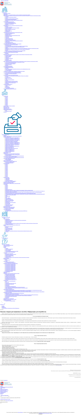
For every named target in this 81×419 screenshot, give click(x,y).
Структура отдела (8, 77)
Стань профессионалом (7, 209)
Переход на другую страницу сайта (10, 82)
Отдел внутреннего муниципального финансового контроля (12, 72)
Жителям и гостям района (5, 244)
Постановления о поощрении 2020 (10, 265)
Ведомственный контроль (9, 42)
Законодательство (8, 56)
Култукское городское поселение (10, 277)
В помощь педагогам (8, 60)
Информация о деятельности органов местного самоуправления (14, 293)
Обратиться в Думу (6, 108)
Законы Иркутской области (9, 162)
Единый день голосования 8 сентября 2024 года (12, 139)
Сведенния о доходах (8, 111)
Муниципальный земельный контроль (10, 19)
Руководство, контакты (7, 13)
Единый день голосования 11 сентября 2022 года (12, 142)
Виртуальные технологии (9, 400)
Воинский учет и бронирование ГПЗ (10, 23)
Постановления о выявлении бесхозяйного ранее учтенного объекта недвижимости (17, 49)
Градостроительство (8, 45)
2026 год (6, 105)
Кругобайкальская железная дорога (10, 262)
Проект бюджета (7, 30)
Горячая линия (7, 41)
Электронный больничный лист (10, 33)
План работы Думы (6, 107)
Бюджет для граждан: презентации (10, 29)
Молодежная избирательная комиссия (9, 158)
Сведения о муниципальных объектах (10, 17)
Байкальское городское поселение (10, 276)
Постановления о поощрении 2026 (10, 270)
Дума (3, 95)
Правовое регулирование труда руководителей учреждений (14, 40)
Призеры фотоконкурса (8, 189)
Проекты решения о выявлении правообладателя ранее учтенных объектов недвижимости (18, 295)
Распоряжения (7, 31)
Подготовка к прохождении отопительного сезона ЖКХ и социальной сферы (16, 46)
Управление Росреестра (8, 288)
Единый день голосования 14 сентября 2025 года (12, 138)
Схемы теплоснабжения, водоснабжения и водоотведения (13, 51)
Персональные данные (8, 36)
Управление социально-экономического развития (11, 52)
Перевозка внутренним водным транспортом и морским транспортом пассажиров (17, 257)
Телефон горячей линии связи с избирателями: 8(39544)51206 (12, 136)
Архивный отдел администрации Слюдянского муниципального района (14, 71)
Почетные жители (6, 258)
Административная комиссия (8, 84)
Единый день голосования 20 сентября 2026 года (12, 137)
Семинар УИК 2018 (8, 198)
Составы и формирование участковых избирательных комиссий (14, 157)
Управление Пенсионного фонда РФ (10, 283)
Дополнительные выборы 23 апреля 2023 (11, 141)
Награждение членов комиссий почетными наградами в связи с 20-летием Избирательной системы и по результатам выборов (23, 192)
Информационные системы (9, 67)
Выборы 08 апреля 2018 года (9, 147)
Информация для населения (8, 292)
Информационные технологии (8, 66)
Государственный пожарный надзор (10, 286)
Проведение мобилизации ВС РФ (10, 22)
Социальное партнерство (9, 38)
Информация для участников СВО (9, 298)
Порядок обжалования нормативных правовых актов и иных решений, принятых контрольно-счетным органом (21, 223)
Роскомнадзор (7, 285)
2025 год (6, 104)
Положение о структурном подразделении (11, 44)
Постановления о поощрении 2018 (10, 264)
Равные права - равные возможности (10, 181)
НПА (6, 110)
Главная (1, 386)
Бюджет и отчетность (8, 28)
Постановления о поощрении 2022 (10, 267)
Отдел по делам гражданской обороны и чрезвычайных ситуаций (14, 62)
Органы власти (6, 280)
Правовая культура (6, 177)
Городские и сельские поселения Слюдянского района (11, 273)
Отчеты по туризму (8, 249)
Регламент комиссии (8, 155)
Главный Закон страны (8, 205)
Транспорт (5, 252)
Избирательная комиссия (5, 134)
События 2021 (7, 179)
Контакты (6, 24)
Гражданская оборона (8, 64)
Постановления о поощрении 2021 (10, 266)
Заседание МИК (7, 203)
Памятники (5, 272)
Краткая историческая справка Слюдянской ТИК (12, 154)
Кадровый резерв (7, 34)
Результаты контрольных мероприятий (11, 73)
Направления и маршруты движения (10, 254)
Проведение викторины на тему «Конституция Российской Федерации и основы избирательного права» (20, 193)
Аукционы (6, 16)
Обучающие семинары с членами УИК (11, 191)
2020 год (6, 100)
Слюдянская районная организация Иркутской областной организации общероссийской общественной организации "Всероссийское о (24, 291)
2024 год (6, 103)
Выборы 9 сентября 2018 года (9, 146)
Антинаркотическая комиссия (9, 79)
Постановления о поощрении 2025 (10, 269)
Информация (7, 86)
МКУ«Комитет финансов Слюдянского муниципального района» (13, 25)
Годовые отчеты (7, 219)
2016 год (6, 97)
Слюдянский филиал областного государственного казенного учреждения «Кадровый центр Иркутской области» (21, 294)
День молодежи (7, 196)
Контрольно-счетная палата (6, 217)
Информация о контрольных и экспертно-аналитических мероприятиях (15, 220)
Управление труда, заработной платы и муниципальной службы (13, 32)
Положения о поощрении (9, 271)
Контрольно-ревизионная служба (8, 182)
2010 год (6, 176)
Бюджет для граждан (3, 390)
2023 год (6, 102)
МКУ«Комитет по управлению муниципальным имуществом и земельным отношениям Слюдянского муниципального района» (22, 15)
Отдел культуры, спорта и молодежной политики (11, 75)
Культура (6, 80)
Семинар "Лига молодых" (9, 199)
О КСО (5, 225)
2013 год (6, 174)
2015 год (6, 96)
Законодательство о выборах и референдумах (10, 161)
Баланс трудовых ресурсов (9, 39)
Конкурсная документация (9, 253)
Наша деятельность (6, 218)
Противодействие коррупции (8, 109)
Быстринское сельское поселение (10, 278)
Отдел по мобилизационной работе (9, 21)
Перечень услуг (7, 260)
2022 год (6, 167)
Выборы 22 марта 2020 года (9, 145)
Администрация (4, 12)
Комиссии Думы (6, 106)
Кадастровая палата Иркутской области (11, 296)
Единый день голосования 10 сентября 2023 (11, 140)
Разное (6, 195)
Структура (6, 231)
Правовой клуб (7, 201)
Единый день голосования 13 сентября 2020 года (12, 143)
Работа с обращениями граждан (8, 160)
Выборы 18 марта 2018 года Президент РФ (11, 148)
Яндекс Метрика (20, 412)
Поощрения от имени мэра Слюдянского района (11, 263)
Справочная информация (9, 58)
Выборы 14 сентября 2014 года (9, 151)
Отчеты (6, 85)
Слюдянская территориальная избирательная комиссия (11, 153)
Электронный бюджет (8, 69)
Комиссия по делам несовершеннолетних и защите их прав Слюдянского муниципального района (18, 54)
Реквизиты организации (8, 229)
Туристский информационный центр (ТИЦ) (11, 251)
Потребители (5, 380)
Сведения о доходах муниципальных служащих (12, 27)
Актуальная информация (7, 152)
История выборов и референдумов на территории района (12, 183)
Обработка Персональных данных (5, 399)
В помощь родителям (8, 55)
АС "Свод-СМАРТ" (8, 70)
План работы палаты (8, 222)
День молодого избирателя (9, 204)
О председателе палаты (8, 228)
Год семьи (6, 76)
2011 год (6, 175)
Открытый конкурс (8, 256)
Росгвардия (7, 297)
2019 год (6, 99)
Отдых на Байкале (8, 250)
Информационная (2, 392)
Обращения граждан (8, 221)
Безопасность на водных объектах (10, 63)
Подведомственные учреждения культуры (11, 81)
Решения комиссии (6, 163)
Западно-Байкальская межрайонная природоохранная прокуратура (15, 287)
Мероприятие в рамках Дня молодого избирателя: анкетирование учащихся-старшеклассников (19, 190)
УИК (6, 197)
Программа (7, 83)
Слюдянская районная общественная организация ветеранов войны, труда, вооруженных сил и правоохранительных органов (23, 290)
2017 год (6, 98)
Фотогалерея (5, 184)
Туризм (5, 247)
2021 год (6, 101)
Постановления (7, 87)
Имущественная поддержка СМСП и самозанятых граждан (13, 20)
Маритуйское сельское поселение (10, 274)
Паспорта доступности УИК (9, 208)
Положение (7, 53)
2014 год (6, 173)
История (5, 246)
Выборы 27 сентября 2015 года (9, 150)
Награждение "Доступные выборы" (10, 202)
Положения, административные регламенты (11, 18)
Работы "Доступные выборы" (9, 200)
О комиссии (7, 57)
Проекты (6, 47)
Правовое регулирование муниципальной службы (12, 35)
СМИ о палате (7, 230)
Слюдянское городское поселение (10, 275)
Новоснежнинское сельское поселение (10, 279)
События (6, 248)
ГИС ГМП (6, 68)
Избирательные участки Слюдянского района (10, 156)
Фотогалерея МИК (8, 159)
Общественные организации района (9, 289)
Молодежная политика (8, 78)
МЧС (6, 281)
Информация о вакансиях (9, 226)
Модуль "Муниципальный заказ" (8, 245)
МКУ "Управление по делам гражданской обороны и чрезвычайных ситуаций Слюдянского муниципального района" (21, 61)
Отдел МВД (7, 282)
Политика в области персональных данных (10, 299)
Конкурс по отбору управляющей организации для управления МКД (15, 50)
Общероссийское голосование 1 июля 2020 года (12, 144)
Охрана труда (7, 37)
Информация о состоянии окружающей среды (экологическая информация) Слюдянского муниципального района (22, 48)
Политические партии (7, 206)
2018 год (6, 170)
